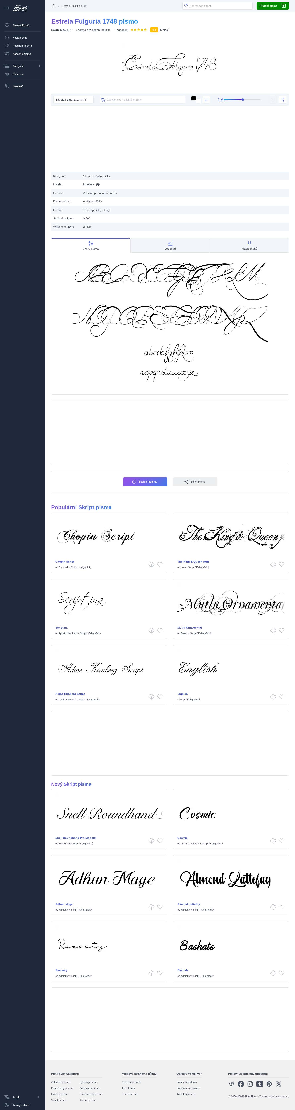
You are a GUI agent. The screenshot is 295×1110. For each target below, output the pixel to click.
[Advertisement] (170, 140)
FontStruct (64, 843)
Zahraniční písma (90, 1088)
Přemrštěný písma (62, 1088)
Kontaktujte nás (185, 1094)
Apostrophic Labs (68, 633)
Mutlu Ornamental (189, 627)
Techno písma (88, 1100)
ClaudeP (63, 567)
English (182, 693)
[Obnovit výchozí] (273, 99)
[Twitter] (278, 1086)
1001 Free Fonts (131, 1082)
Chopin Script (64, 561)
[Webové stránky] (97, 184)
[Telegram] (231, 1086)
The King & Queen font (193, 561)
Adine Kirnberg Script (70, 693)
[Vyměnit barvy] (206, 99)
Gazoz (184, 633)
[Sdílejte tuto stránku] (283, 99)
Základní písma (60, 1082)
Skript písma (58, 1100)
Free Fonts (128, 1088)
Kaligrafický (103, 176)
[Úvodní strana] (53, 5)
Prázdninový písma (91, 1094)
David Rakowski (67, 699)
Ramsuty (61, 970)
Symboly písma (89, 1082)
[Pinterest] (269, 1086)
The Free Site (130, 1094)
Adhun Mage (64, 904)
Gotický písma (59, 1094)
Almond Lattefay (188, 904)
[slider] (242, 99)
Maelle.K (65, 29)
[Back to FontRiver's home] (18, 8)
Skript (87, 176)
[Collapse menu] (7, 8)
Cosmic (182, 837)
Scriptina (61, 627)
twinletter (64, 909)
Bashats (183, 970)
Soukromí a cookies (188, 1088)
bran (183, 567)
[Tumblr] (259, 1086)
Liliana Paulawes (190, 843)
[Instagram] (250, 1086)
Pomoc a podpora (186, 1082)
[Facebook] (241, 1086)
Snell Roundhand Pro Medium (75, 837)
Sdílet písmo (198, 481)
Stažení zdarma (148, 481)
